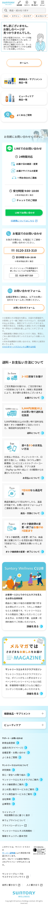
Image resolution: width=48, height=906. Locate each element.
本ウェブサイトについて (14, 820)
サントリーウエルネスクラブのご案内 (20, 779)
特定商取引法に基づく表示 (17, 815)
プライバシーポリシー (12, 825)
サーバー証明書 (8, 853)
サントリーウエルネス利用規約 (17, 830)
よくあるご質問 (9, 757)
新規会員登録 (8, 742)
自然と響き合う (9, 884)
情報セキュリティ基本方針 (15, 836)
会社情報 (6, 799)
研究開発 (6, 769)
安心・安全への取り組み (14, 774)
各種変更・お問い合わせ (14, 752)
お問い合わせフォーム (24, 307)
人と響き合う (33, 884)
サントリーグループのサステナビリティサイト (13, 875)
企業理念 (6, 803)
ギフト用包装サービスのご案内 (17, 794)
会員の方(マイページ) (12, 747)
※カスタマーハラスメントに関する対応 (19, 346)
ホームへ (24, 62)
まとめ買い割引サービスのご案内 (18, 789)
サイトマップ (8, 812)
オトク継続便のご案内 (12, 784)
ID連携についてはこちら (22, 220)
